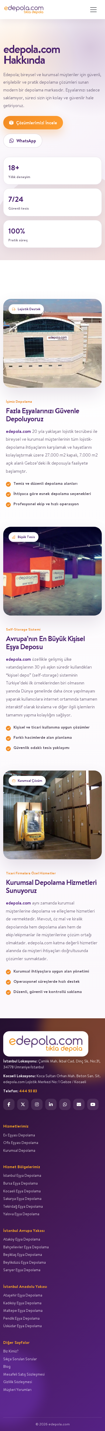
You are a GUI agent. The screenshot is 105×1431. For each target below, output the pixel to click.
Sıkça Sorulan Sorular (20, 1359)
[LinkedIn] (51, 1104)
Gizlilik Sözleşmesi (17, 1382)
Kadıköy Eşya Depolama (22, 1303)
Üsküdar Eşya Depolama (22, 1326)
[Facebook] (9, 1104)
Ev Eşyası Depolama (19, 1135)
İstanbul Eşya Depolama (22, 1175)
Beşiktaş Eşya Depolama (22, 1254)
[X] (23, 1104)
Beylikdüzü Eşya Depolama (24, 1262)
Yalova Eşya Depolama (21, 1214)
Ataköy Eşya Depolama (21, 1239)
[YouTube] (93, 1104)
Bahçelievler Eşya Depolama (26, 1247)
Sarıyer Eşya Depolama (21, 1270)
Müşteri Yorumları (17, 1389)
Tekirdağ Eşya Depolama (23, 1206)
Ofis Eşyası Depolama (20, 1142)
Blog (6, 1366)
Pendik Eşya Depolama (21, 1318)
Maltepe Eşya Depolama (23, 1310)
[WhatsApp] (65, 1104)
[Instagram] (37, 1104)
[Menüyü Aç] (93, 10)
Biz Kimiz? (11, 1351)
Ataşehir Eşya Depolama (22, 1295)
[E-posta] (79, 1104)
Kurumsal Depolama (19, 1150)
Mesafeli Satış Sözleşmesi (24, 1374)
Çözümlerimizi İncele (36, 122)
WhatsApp (26, 140)
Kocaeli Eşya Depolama (22, 1191)
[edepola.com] (23, 9)
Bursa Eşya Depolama (20, 1183)
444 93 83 (28, 1091)
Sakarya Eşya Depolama (22, 1198)
